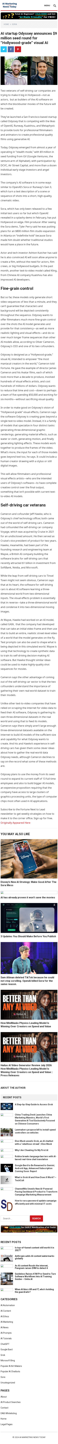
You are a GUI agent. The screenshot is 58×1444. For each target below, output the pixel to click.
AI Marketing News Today (32, 1437)
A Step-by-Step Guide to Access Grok (34, 1104)
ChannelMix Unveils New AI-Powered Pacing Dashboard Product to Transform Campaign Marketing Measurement (36, 1192)
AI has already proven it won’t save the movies (28, 897)
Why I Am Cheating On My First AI (31, 1150)
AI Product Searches (11, 1402)
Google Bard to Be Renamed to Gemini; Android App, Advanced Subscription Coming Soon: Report (35, 1168)
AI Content (6, 1311)
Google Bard (7, 1349)
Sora (14, 24)
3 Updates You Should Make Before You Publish (28, 936)
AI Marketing (7, 1322)
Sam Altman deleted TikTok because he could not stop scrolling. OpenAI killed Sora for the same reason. (27, 981)
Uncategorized (8, 1382)
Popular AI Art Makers (11, 1366)
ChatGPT (5, 1344)
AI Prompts (6, 1333)
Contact (4, 1407)
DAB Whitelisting (9, 1413)
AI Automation (8, 1305)
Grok (3, 1355)
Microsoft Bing (8, 1360)
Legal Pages (7, 1424)
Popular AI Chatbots (10, 1371)
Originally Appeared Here (15, 822)
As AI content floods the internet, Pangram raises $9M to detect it (31, 1267)
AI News (5, 1327)
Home (6, 24)
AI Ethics (5, 1316)
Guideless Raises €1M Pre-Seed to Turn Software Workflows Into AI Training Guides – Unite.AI (35, 1276)
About (4, 1396)
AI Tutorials (6, 1338)
